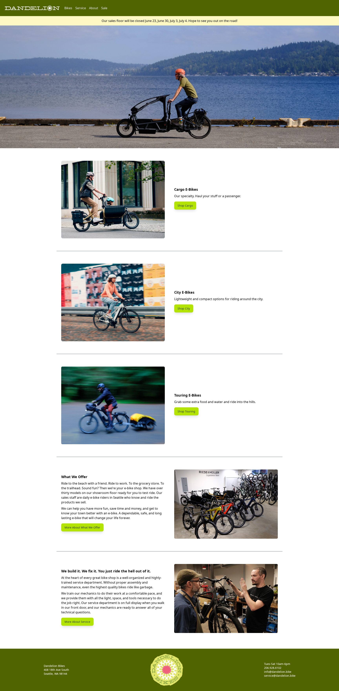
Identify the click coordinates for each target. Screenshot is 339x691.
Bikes (68, 8)
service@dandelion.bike (279, 675)
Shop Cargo (185, 205)
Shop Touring (186, 411)
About (93, 8)
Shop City (184, 308)
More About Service (77, 622)
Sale (104, 8)
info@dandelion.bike (277, 672)
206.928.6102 (272, 668)
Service (80, 8)
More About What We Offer (82, 527)
